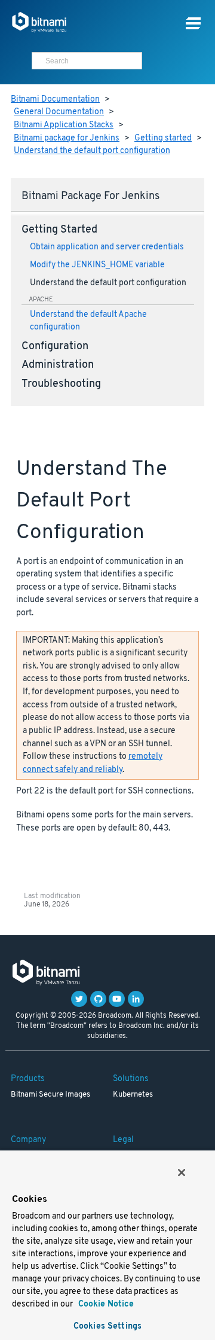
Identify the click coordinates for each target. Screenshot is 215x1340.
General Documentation (59, 112)
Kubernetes (133, 1095)
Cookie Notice (105, 1304)
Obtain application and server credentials (107, 247)
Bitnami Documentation (55, 99)
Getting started (163, 138)
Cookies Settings (107, 1326)
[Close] (181, 1172)
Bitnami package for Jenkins (66, 138)
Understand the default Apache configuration (88, 321)
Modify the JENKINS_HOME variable (97, 265)
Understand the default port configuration (92, 151)
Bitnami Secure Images (50, 1095)
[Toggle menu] (193, 23)
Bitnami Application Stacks (63, 125)
